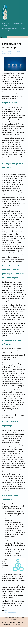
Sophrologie (7, 499)
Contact (6, 617)
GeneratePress (6, 626)
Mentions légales (14, 617)
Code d (22, 617)
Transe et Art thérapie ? (10, 612)
